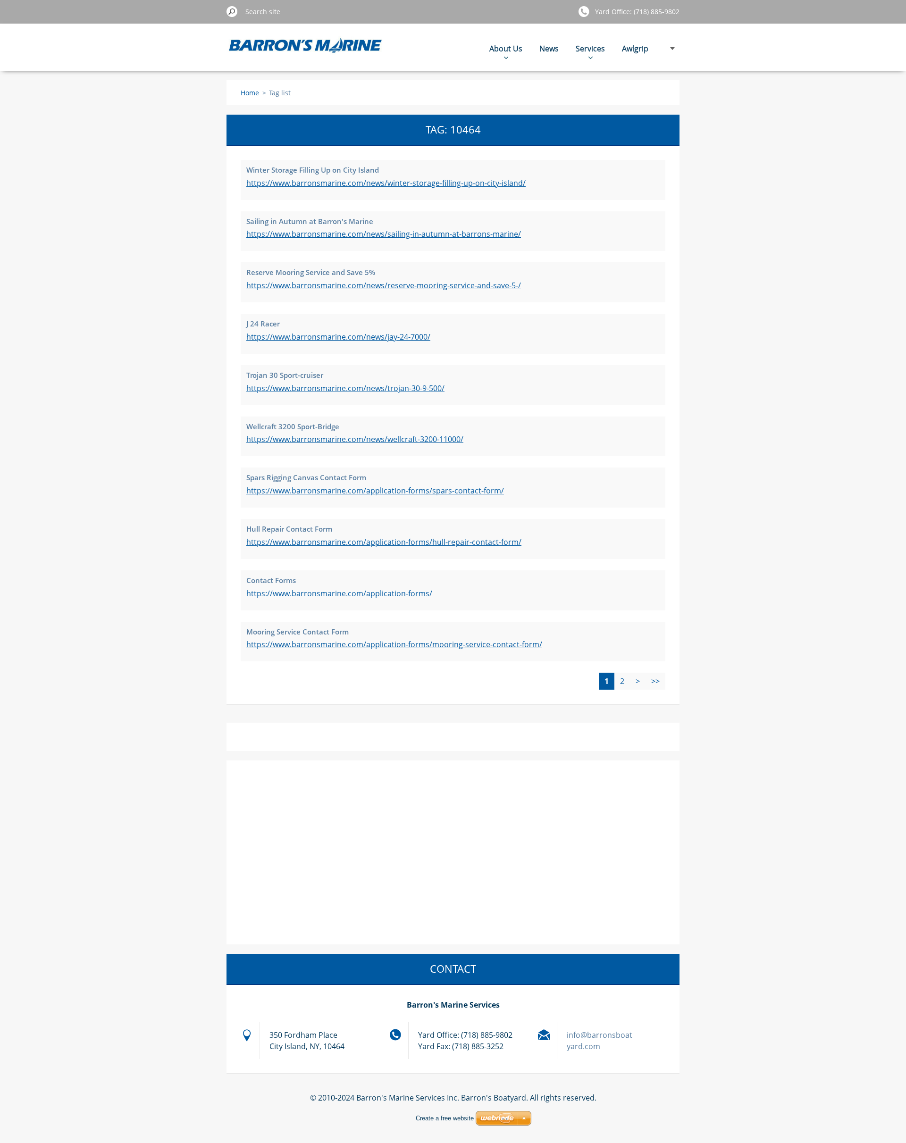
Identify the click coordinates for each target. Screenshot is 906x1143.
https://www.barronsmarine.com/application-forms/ (339, 593)
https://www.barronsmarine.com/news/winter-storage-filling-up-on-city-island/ (386, 183)
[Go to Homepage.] (305, 52)
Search (232, 11)
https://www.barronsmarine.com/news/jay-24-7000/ (338, 337)
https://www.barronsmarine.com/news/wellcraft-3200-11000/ (354, 439)
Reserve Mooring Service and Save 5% (310, 272)
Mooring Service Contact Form (297, 631)
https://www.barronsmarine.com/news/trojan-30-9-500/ (345, 388)
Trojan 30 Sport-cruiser (284, 375)
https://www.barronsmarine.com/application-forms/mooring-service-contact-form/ (394, 644)
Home (250, 92)
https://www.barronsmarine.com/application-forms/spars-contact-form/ (375, 490)
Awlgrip (635, 48)
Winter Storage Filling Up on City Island (312, 170)
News (549, 48)
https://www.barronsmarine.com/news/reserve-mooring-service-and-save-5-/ (383, 285)
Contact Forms (271, 580)
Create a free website (445, 1118)
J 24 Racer (263, 323)
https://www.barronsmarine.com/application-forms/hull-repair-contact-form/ (383, 542)
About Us (505, 48)
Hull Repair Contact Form (289, 529)
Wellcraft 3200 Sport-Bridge (292, 426)
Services (590, 48)
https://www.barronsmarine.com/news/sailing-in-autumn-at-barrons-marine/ (383, 234)
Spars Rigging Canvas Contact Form (306, 477)
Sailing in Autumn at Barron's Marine (309, 221)
